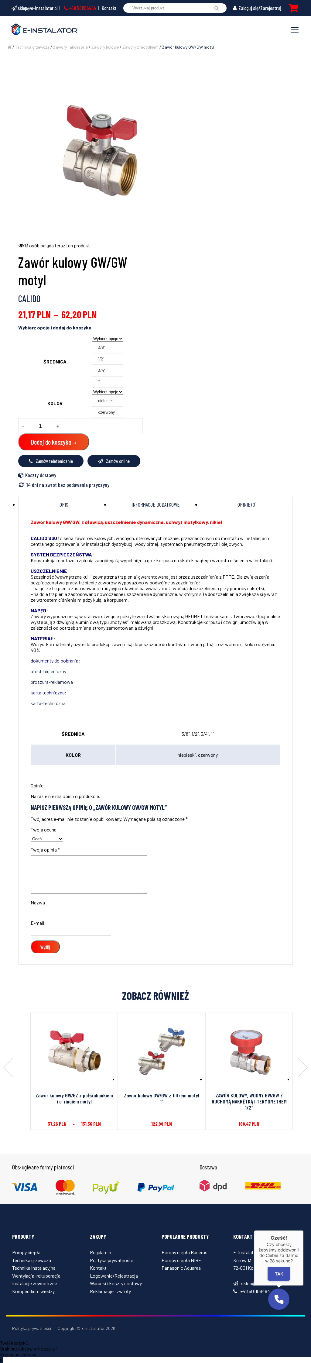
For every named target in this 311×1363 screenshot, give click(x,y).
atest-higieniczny (48, 671)
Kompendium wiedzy (33, 1291)
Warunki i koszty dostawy (116, 1283)
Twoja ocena (43, 829)
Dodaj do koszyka (51, 442)
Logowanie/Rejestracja (114, 1276)
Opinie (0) (247, 504)
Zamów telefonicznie (54, 461)
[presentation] (8, 1068)
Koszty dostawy (40, 475)
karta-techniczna (48, 703)
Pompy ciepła (26, 1252)
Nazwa (38, 902)
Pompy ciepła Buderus (184, 1252)
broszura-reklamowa (52, 682)
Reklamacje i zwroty (110, 1291)
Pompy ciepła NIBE (181, 1260)
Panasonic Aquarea (181, 1268)
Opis (64, 504)
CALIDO (29, 298)
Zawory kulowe (105, 47)
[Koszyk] (293, 8)
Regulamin (100, 1252)
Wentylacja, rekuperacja (36, 1276)
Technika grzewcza (32, 47)
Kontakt (109, 8)
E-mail (37, 923)
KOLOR (55, 403)
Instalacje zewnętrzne (34, 1283)
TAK (279, 1273)
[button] (278, 1299)
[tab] (64, 504)
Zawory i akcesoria (70, 47)
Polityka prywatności (111, 1260)
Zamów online (118, 461)
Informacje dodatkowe (155, 504)
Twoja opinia (45, 849)
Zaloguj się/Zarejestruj (259, 8)
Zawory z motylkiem (140, 47)
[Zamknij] (303, 1230)
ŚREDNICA (55, 361)
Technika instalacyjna (34, 1268)
